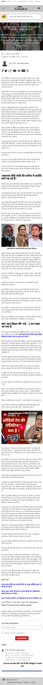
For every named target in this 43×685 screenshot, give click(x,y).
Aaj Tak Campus (22, 1)
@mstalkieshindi (19, 650)
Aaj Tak (9, 1)
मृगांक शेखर (9, 650)
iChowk (3, 1)
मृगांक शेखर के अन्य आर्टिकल (14, 682)
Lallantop (38, 1)
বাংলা (15, 1)
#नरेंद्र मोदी (16, 602)
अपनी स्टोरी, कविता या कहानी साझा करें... (21, 17)
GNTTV (31, 1)
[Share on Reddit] (9, 70)
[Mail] (14, 70)
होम (2, 54)
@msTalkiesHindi (23, 63)
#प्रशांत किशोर (6, 602)
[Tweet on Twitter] (5, 70)
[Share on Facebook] (2, 70)
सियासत (8, 54)
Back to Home (11, 679)
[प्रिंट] (19, 70)
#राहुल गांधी (24, 602)
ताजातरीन (33, 682)
